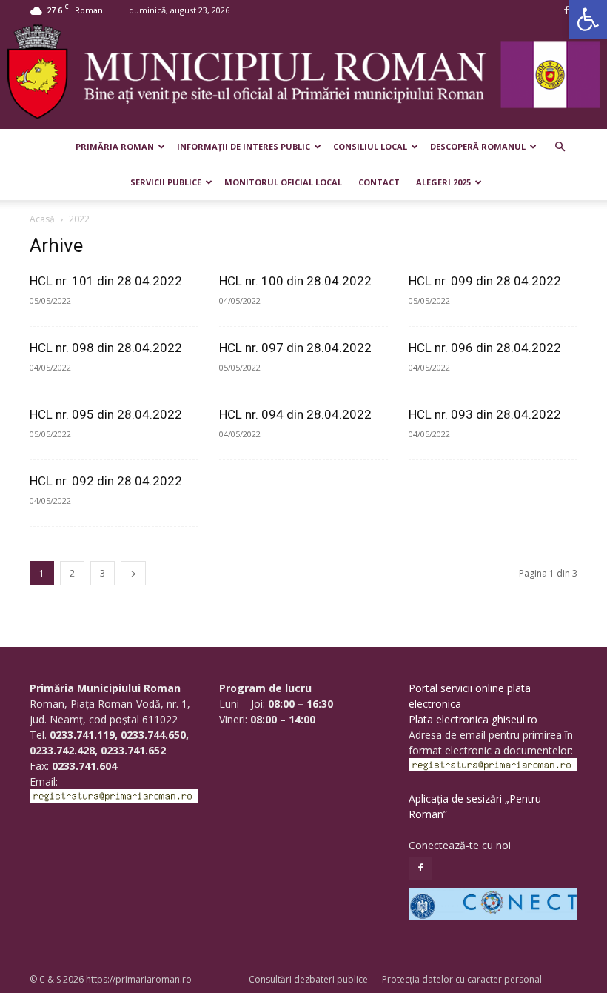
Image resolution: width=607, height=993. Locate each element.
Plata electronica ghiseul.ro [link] (473, 719)
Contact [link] (379, 181)
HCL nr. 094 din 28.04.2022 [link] (295, 414)
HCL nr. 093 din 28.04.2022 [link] (485, 414)
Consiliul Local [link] (370, 146)
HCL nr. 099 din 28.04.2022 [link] (485, 280)
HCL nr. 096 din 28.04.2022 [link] (485, 347)
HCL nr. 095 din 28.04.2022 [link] (106, 414)
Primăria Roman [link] (115, 146)
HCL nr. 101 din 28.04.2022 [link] (106, 280)
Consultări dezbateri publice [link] (308, 979)
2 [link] (72, 573)
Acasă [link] (42, 219)
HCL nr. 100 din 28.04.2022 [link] (295, 280)
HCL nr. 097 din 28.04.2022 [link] (295, 347)
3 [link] (102, 573)
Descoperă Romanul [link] (478, 146)
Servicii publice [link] (165, 181)
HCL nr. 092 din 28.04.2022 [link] (106, 481)
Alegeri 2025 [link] (443, 181)
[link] (588, 19)
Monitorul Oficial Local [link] (283, 181)
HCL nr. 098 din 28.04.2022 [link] (106, 347)
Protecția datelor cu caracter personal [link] (462, 979)
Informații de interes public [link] (243, 146)
